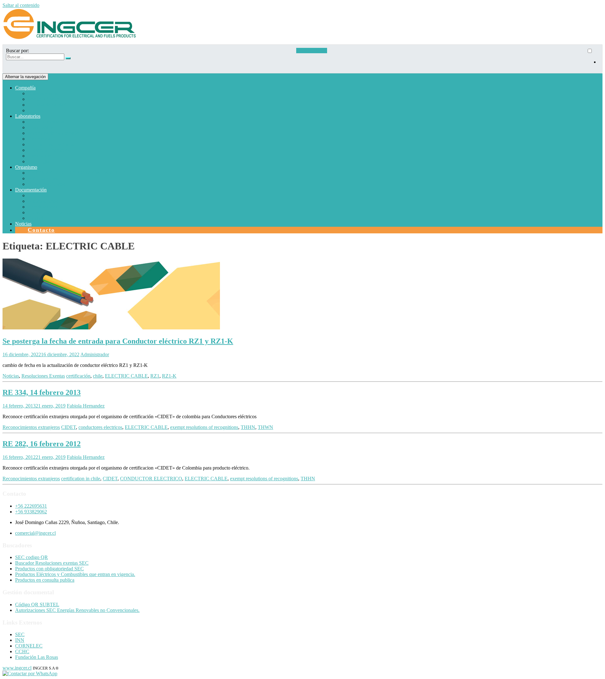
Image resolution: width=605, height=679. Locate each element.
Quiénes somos (43, 93)
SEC (20, 634)
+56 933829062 (31, 511)
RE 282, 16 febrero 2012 (42, 444)
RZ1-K (169, 376)
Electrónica (39, 138)
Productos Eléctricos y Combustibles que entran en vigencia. (75, 574)
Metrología (38, 161)
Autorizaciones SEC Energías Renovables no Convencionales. (77, 610)
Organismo (26, 167)
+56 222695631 (31, 506)
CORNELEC (29, 645)
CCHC (22, 651)
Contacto (41, 230)
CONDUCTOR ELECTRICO (151, 478)
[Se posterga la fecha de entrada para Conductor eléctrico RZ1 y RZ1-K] (111, 327)
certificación (78, 376)
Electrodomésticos (46, 121)
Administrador (94, 354)
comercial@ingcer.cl (35, 533)
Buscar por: (17, 50)
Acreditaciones (42, 206)
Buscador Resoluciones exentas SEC (52, 563)
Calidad (35, 218)
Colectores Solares (46, 184)
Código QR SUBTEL (37, 604)
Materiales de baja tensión (53, 133)
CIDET (68, 427)
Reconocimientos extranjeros (31, 427)
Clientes (36, 110)
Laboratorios (27, 116)
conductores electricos (100, 427)
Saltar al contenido (21, 5)
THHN (248, 427)
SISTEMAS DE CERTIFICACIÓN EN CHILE (76, 172)
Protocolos (38, 195)
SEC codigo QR (31, 557)
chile (97, 376)
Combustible (40, 127)
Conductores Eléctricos (51, 144)
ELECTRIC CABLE (126, 376)
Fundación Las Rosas (36, 657)
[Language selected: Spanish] (592, 59)
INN (19, 640)
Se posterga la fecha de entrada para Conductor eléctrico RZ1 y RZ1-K (118, 341)
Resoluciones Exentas (43, 376)
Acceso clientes (311, 50)
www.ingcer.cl (17, 667)
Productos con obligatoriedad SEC (49, 568)
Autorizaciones (43, 178)
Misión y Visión (44, 99)
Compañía (25, 87)
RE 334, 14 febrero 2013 (42, 392)
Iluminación (39, 155)
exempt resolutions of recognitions (204, 427)
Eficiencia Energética (49, 150)
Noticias (23, 223)
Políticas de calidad (47, 104)
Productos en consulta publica (44, 580)
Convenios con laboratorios (55, 212)
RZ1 (154, 376)
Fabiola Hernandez (86, 405)
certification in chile (80, 478)
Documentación (31, 189)
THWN (265, 427)
